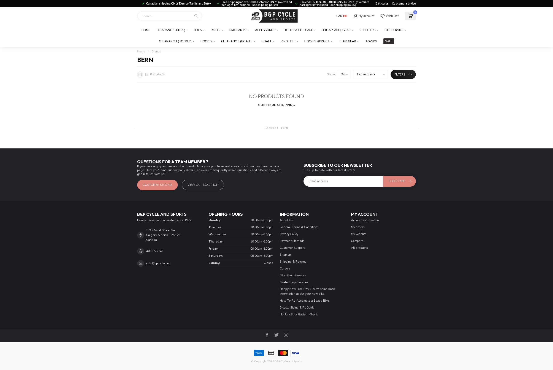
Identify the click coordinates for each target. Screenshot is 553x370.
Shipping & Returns (293, 262)
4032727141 (155, 251)
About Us (286, 220)
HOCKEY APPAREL (317, 41)
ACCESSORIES (265, 30)
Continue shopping (276, 105)
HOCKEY (206, 41)
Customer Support (292, 248)
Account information (365, 220)
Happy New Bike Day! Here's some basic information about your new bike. (307, 291)
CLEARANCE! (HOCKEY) (175, 41)
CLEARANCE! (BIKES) (170, 30)
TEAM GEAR (347, 41)
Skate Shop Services (294, 282)
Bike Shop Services (293, 275)
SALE (389, 41)
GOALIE (266, 41)
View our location (203, 185)
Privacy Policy (289, 234)
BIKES (198, 30)
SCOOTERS (367, 30)
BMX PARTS (237, 30)
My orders (358, 227)
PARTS (216, 30)
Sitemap (285, 255)
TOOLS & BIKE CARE (298, 30)
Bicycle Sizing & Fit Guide (297, 307)
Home (145, 30)
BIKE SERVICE (394, 30)
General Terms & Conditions (299, 227)
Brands (371, 41)
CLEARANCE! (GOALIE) (237, 41)
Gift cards (382, 4)
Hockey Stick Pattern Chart (298, 314)
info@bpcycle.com (158, 263)
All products (359, 248)
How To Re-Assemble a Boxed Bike (304, 301)
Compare (357, 241)
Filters (400, 74)
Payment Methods (292, 241)
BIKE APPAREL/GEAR (336, 30)
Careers (285, 268)
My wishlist (358, 234)
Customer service (404, 4)
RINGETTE (288, 41)
